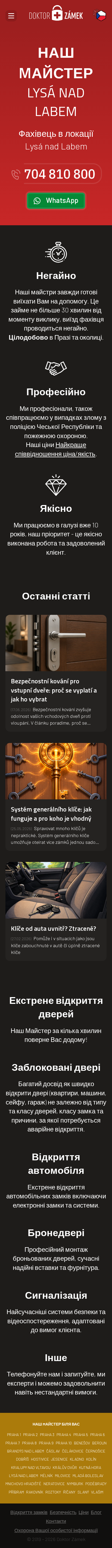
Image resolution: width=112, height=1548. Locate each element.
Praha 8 (29, 1443)
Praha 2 (30, 1434)
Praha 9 (46, 1443)
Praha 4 (64, 1434)
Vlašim (97, 1492)
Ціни (84, 1512)
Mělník (46, 1475)
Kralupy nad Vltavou (31, 1467)
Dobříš (22, 1459)
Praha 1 (14, 1434)
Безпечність (63, 1512)
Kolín (91, 1459)
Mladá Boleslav (88, 1475)
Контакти (56, 1521)
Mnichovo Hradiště (23, 1483)
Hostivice (40, 1459)
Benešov (82, 1443)
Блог (96, 1512)
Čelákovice (72, 1451)
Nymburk (75, 1483)
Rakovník (34, 1492)
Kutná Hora (90, 1467)
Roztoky (53, 1492)
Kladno (77, 1459)
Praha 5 (80, 1434)
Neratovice (54, 1483)
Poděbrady (96, 1483)
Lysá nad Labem (23, 1475)
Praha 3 (47, 1434)
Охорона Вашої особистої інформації (56, 1530)
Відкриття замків (29, 1512)
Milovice (62, 1475)
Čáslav (53, 1451)
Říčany (69, 1492)
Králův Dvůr (65, 1467)
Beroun (99, 1443)
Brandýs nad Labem (25, 1451)
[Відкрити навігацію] (11, 15)
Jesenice (59, 1459)
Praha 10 (64, 1443)
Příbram (16, 1492)
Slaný (83, 1492)
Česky (101, 15)
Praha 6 (97, 1434)
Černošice (95, 1451)
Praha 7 (12, 1443)
